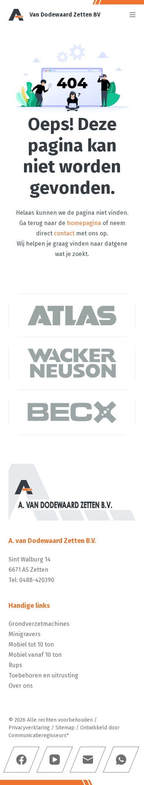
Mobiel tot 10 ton (31, 644)
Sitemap (65, 728)
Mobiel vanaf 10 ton (35, 654)
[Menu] (133, 15)
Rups (15, 665)
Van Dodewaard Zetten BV (65, 14)
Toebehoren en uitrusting (43, 675)
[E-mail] (88, 759)
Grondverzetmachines (38, 623)
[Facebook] (21, 759)
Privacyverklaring (29, 728)
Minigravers (24, 634)
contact (64, 233)
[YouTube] (55, 759)
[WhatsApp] (121, 759)
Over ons (20, 685)
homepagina (84, 223)
